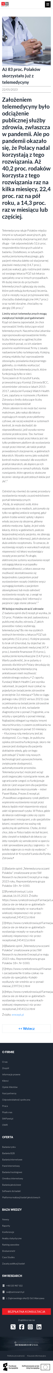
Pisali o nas (7, 1112)
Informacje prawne (11, 1074)
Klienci (5, 1080)
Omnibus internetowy (12, 1178)
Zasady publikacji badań (13, 1263)
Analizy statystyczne (12, 1238)
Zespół (5, 1068)
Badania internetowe (12, 1159)
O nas (5, 1061)
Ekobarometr (8, 1250)
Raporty (6, 1225)
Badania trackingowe (12, 1172)
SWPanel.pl (7, 1118)
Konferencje (8, 1232)
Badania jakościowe (11, 1184)
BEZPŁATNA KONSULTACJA (26, 1311)
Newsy (5, 1219)
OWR (5, 1124)
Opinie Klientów (10, 1087)
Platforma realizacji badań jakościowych (21, 1197)
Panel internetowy (11, 1165)
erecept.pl (18, 1014)
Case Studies (8, 1257)
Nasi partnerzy (9, 1093)
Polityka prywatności (16, 1356)
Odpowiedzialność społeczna (16, 1099)
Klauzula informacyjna (36, 1356)
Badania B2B (8, 1153)
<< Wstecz (26, 1028)
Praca (5, 1106)
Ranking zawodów (10, 1244)
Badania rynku (9, 1146)
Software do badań (11, 1191)
